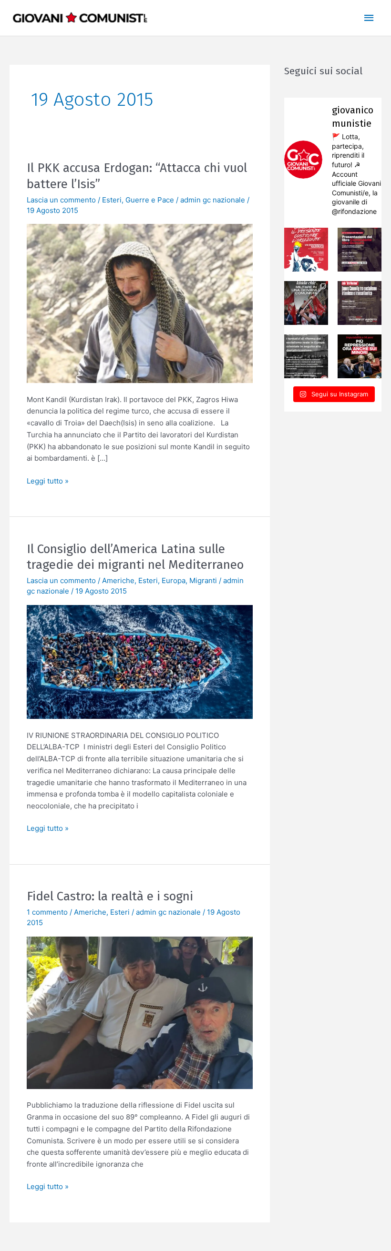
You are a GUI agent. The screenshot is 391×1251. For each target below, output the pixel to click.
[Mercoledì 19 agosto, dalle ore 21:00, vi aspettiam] (306, 356)
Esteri (112, 199)
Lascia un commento (61, 199)
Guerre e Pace (149, 199)
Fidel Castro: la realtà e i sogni (110, 896)
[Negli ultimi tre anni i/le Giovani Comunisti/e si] (306, 250)
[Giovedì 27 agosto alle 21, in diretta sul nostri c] (359, 303)
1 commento (47, 912)
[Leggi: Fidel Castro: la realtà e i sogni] (140, 1012)
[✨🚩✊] (306, 303)
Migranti (203, 580)
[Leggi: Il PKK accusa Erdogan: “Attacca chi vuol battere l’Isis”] (140, 302)
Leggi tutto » (48, 480)
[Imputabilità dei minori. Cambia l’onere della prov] (359, 356)
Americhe (118, 580)
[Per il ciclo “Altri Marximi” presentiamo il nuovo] (359, 250)
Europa (173, 580)
